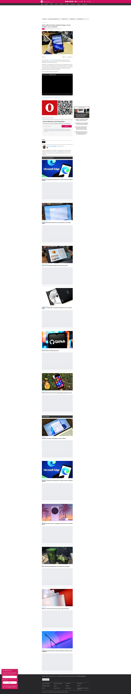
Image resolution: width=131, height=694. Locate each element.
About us (78, 685)
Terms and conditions (46, 683)
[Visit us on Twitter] (67, 1)
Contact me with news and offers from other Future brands (10, 680)
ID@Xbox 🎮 (72, 19)
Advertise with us (57, 688)
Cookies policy (79, 683)
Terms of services (56, 129)
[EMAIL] (48, 147)
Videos (51, 4)
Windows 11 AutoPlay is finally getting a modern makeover (82, 120)
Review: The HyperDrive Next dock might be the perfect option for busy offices (81, 115)
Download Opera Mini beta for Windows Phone (51, 97)
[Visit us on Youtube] (69, 1)
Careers (55, 685)
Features (46, 4)
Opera (43, 142)
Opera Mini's (51, 60)
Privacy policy (68, 683)
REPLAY (61, 4)
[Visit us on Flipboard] (72, 1)
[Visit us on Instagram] (70, 1)
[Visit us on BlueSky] (75, 1)
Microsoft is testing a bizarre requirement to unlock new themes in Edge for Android (81, 128)
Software (78, 4)
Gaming (56, 4)
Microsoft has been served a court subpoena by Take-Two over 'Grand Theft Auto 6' (81, 133)
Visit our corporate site (81, 676)
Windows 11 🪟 (64, 19)
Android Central (68, 688)
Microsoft (73, 4)
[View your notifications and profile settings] (85, 2)
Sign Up (9, 682)
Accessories (85, 4)
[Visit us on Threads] (74, 1)
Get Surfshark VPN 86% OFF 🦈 (53, 19)
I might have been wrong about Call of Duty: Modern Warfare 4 (82, 124)
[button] (88, 1)
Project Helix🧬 (80, 19)
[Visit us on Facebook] (65, 1)
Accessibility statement (46, 685)
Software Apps (44, 22)
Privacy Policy (13, 686)
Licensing (67, 685)
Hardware (67, 4)
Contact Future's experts (58, 683)
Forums (43, 688)
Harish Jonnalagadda (49, 28)
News (43, 28)
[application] (57, 84)
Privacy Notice (47, 129)
